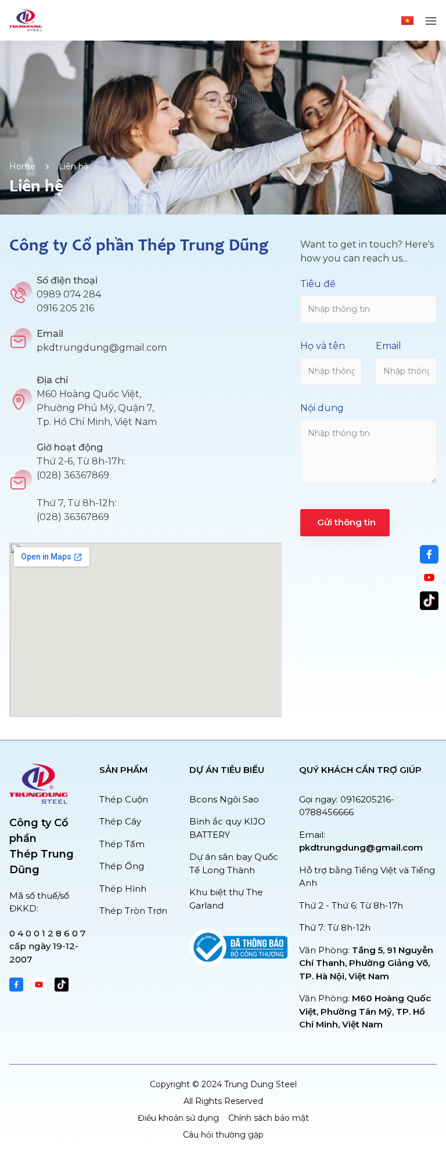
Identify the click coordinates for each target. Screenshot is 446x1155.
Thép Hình (122, 888)
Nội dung (322, 407)
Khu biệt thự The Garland (226, 899)
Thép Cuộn (123, 799)
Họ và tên (322, 345)
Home (22, 166)
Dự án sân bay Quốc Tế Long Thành (233, 863)
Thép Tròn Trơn (133, 910)
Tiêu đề (318, 283)
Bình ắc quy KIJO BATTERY (227, 828)
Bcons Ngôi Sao (224, 799)
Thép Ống (121, 865)
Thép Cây (120, 821)
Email (388, 345)
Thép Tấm (122, 843)
